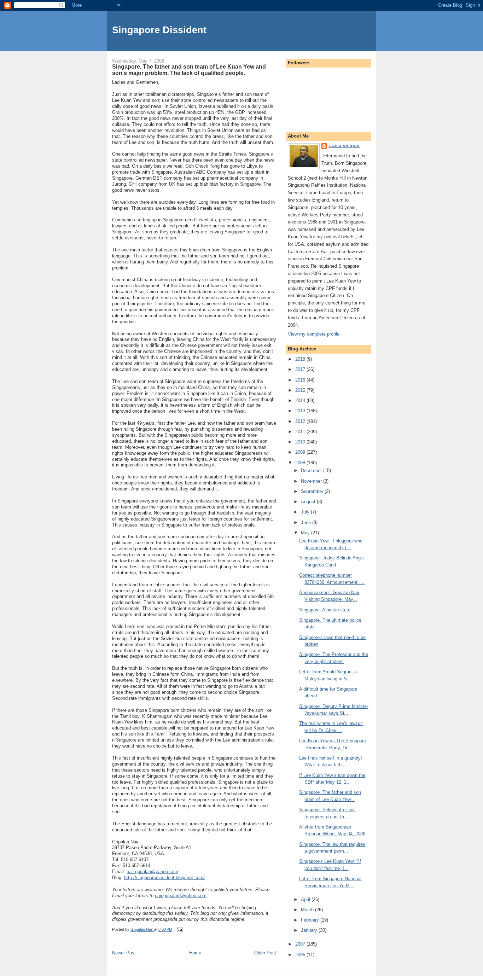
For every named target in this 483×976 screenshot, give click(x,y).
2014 (301, 400)
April (306, 899)
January (310, 930)
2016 (301, 380)
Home (195, 952)
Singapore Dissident (159, 29)
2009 (301, 452)
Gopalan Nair (344, 146)
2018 (301, 359)
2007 (301, 944)
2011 (301, 431)
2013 (301, 410)
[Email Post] (179, 930)
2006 (301, 954)
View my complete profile (313, 334)
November (312, 481)
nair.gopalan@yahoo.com (152, 871)
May (306, 532)
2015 (301, 390)
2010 (301, 442)
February (310, 920)
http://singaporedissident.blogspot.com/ (164, 877)
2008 (301, 462)
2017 (301, 369)
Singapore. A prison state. (325, 609)
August (309, 501)
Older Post (265, 952)
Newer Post (124, 952)
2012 (301, 421)
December (312, 470)
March (308, 909)
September (313, 491)
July (306, 512)
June (306, 522)
